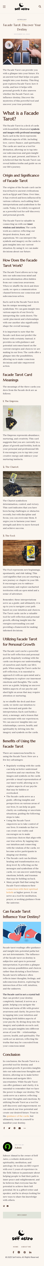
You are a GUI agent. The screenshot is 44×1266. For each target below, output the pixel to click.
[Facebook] (4, 1128)
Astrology (22, 20)
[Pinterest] (14, 1128)
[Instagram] (19, 1252)
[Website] (4, 1206)
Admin (18, 1147)
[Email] (20, 1128)
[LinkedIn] (30, 1252)
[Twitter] (9, 1128)
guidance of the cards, (18, 1116)
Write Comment (22, 1215)
